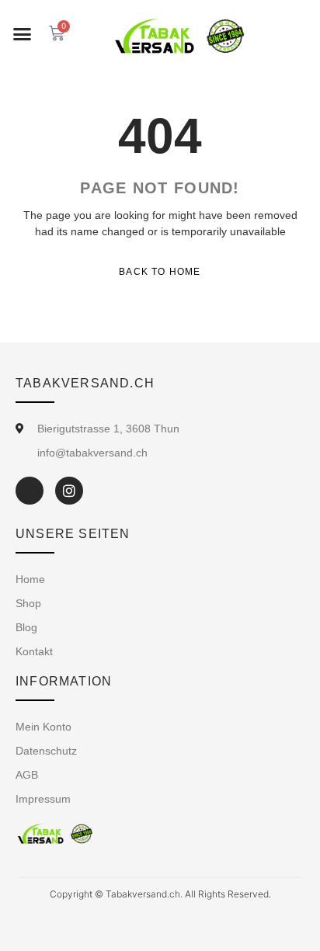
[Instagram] (69, 491)
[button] (22, 34)
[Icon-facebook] (29, 491)
